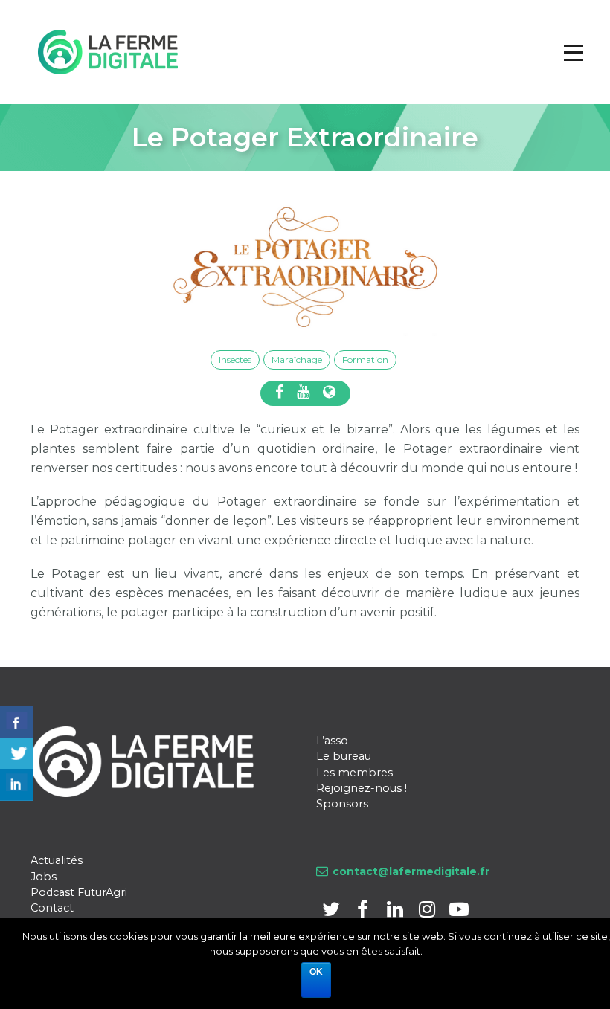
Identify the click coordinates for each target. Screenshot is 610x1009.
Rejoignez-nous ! (361, 788)
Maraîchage (297, 359)
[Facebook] (364, 912)
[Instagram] (428, 912)
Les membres (354, 772)
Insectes (235, 359)
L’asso (332, 740)
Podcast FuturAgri (78, 892)
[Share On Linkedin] (16, 785)
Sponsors (342, 803)
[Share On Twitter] (16, 754)
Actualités (56, 860)
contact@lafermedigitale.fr (411, 871)
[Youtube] (458, 912)
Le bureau (343, 756)
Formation (365, 359)
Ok (316, 972)
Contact (52, 908)
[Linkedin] (396, 912)
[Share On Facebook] (16, 722)
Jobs (43, 876)
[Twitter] (332, 912)
